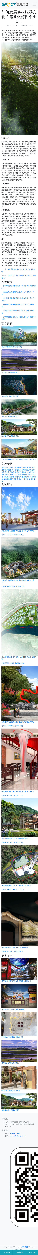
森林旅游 (4, 470)
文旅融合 (11, 467)
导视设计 (20, 479)
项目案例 (7, 1252)
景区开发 (18, 467)
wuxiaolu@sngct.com (18, 1136)
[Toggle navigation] (34, 4)
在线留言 (32, 1252)
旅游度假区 (25, 477)
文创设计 (11, 470)
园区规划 (13, 479)
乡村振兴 (18, 470)
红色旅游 (25, 467)
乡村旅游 (31, 472)
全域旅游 (25, 470)
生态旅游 (18, 474)
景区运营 (31, 470)
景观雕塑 (11, 474)
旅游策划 (25, 472)
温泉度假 (27, 479)
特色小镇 (31, 474)
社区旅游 (11, 472)
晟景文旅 (24, 1247)
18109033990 (15, 1133)
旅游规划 (4, 467)
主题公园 (25, 474)
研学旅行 (18, 472)
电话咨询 (19, 1252)
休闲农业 (4, 477)
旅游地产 (18, 477)
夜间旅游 (7, 479)
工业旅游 (11, 477)
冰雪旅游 (4, 474)
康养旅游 (31, 467)
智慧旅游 (4, 472)
